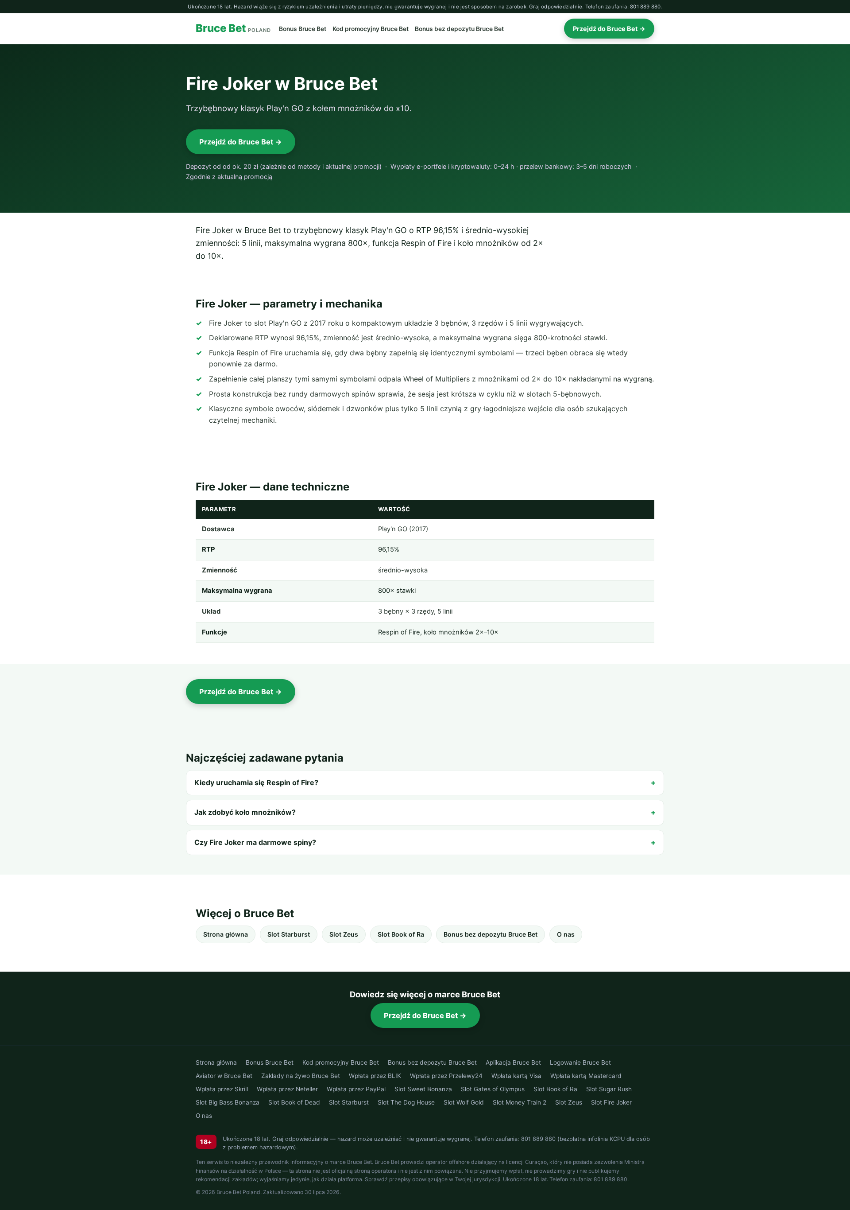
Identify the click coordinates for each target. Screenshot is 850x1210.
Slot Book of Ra (401, 934)
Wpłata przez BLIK (375, 1075)
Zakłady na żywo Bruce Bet (300, 1075)
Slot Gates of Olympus (493, 1089)
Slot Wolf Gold (464, 1102)
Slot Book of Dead (294, 1102)
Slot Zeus (343, 934)
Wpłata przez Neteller (287, 1089)
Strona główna (225, 934)
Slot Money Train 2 (519, 1102)
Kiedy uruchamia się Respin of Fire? (256, 782)
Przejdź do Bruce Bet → (609, 28)
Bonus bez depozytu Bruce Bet (459, 28)
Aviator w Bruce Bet (224, 1075)
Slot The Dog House (406, 1102)
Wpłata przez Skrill (222, 1089)
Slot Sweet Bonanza (423, 1089)
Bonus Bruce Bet (302, 28)
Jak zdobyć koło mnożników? (245, 812)
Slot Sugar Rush (609, 1089)
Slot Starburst (288, 934)
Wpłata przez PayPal (356, 1089)
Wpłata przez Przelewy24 (446, 1075)
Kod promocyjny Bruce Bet (370, 28)
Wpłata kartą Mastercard (586, 1075)
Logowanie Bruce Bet (580, 1062)
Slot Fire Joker (611, 1102)
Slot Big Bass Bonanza (227, 1102)
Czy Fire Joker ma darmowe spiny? (255, 842)
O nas (566, 934)
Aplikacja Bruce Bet (513, 1062)
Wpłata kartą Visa (516, 1075)
